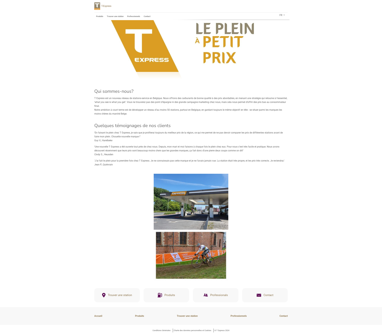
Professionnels (133, 16)
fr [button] (281, 15)
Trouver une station (115, 16)
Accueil (98, 316)
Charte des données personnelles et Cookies (192, 330)
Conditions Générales (162, 330)
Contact (147, 16)
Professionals (219, 295)
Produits (99, 16)
